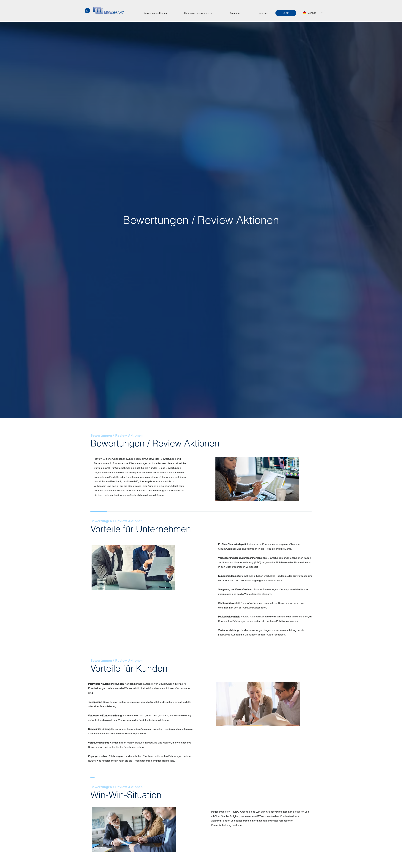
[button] (155, 13)
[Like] (87, 10)
